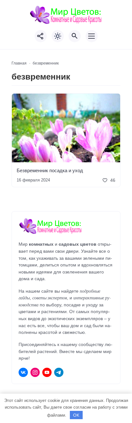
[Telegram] (58, 372)
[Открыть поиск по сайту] (75, 36)
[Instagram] (35, 372)
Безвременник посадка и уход (50, 170)
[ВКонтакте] (23, 372)
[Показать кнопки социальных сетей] (41, 36)
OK (76, 415)
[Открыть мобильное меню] (92, 36)
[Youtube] (47, 372)
